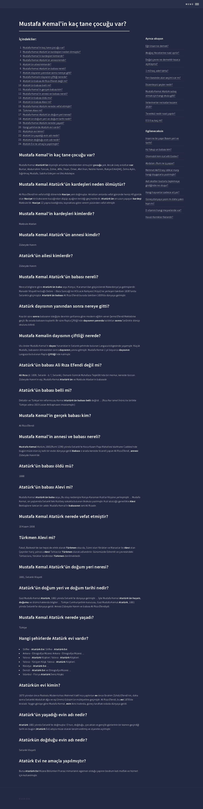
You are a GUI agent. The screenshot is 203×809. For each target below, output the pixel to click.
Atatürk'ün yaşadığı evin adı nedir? (41, 135)
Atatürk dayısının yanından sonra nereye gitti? (47, 72)
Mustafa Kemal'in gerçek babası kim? (42, 89)
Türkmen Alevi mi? (33, 110)
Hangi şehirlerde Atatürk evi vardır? (41, 127)
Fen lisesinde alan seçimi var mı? (163, 77)
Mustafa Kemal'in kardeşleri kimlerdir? (43, 55)
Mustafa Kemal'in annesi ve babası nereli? (45, 93)
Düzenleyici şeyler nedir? (159, 84)
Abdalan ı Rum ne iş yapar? (160, 163)
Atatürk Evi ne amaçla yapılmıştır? (41, 143)
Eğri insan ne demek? (157, 45)
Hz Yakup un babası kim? (158, 149)
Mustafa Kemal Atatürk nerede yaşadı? (43, 122)
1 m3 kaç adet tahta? (157, 70)
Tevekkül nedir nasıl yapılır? (160, 113)
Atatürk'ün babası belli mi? (37, 85)
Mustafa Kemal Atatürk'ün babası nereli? (44, 68)
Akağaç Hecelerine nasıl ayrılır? (162, 52)
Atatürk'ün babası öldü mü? (37, 97)
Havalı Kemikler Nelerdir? (159, 217)
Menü (190, 4)
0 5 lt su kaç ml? (154, 120)
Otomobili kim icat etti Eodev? (162, 156)
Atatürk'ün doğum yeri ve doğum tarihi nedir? (47, 118)
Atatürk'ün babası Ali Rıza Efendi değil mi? (45, 81)
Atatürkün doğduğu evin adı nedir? (41, 139)
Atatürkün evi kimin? (33, 131)
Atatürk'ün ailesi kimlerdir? (37, 64)
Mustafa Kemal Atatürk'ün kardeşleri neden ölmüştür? (52, 51)
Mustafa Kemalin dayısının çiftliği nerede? (45, 76)
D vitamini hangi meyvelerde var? (163, 210)
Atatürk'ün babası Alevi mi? (37, 101)
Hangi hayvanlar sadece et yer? (162, 192)
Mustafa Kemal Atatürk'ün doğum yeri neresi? (47, 114)
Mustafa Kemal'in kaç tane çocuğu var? (44, 47)
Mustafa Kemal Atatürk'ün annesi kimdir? (44, 60)
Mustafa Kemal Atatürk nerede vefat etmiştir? (47, 106)
